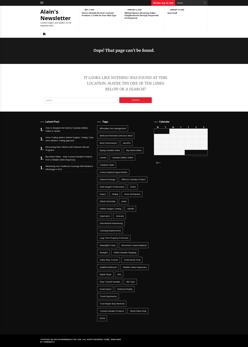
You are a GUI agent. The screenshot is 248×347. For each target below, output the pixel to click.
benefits (127, 143)
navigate (104, 252)
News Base (116, 339)
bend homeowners (108, 143)
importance (105, 216)
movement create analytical (133, 245)
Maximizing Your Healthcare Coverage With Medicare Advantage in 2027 (69, 167)
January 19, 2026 (177, 10)
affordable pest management (113, 128)
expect (103, 194)
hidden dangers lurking (110, 208)
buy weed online (134, 150)
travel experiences (108, 296)
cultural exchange (107, 179)
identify (130, 208)
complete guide (107, 165)
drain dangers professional (112, 186)
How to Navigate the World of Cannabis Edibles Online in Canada (66, 129)
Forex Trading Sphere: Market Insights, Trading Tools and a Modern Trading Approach (69, 139)
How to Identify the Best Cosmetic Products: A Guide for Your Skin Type (99, 14)
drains (133, 186)
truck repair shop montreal (112, 303)
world (102, 318)
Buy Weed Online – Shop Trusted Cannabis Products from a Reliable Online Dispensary (68, 158)
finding (115, 194)
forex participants (132, 194)
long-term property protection (114, 238)
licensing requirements (110, 230)
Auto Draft (172, 13)
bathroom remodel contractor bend (116, 135)
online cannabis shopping (125, 252)
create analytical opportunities (113, 172)
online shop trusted (109, 259)
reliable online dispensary (135, 267)
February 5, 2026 (134, 10)
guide (123, 201)
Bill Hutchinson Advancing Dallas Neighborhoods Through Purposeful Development (141, 15)
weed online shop (138, 311)
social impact (105, 289)
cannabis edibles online (122, 157)
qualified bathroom (108, 267)
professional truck (132, 259)
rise (119, 274)
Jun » (158, 162)
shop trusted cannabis (110, 281)
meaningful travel (107, 245)
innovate (120, 216)
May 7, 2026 (89, 10)
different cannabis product (133, 179)
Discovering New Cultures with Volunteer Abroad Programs (67, 148)
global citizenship (107, 201)
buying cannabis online (110, 150)
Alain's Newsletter (55, 15)
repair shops (105, 274)
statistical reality (124, 289)
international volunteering (111, 223)
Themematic (49, 342)
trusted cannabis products (112, 311)
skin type (130, 281)
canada (103, 157)
